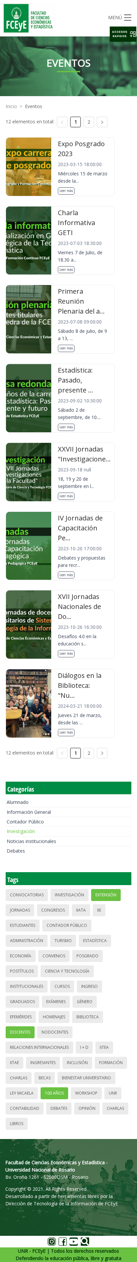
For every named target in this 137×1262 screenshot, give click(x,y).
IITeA (104, 1047)
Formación (111, 1062)
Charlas (18, 1078)
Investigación (21, 831)
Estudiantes (22, 925)
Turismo (63, 940)
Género (84, 1001)
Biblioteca (87, 1017)
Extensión (105, 895)
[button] (123, 34)
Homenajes (54, 1017)
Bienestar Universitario (86, 1078)
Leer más (66, 190)
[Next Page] (102, 122)
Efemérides (21, 1017)
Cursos (62, 986)
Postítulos (22, 971)
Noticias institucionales (31, 841)
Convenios (54, 956)
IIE (99, 910)
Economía (20, 956)
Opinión (86, 1108)
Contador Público (25, 821)
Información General (29, 812)
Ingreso (89, 986)
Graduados (22, 1001)
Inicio (11, 106)
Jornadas (20, 910)
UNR (113, 1093)
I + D (84, 1047)
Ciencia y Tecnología (67, 971)
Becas (45, 1078)
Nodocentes (55, 1032)
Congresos (53, 910)
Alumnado (18, 802)
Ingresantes (43, 1062)
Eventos (33, 106)
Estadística (95, 940)
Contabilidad (24, 1108)
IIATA (81, 910)
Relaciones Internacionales (39, 1047)
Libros (16, 1123)
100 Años (54, 1093)
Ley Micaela (22, 1093)
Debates (16, 851)
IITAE (14, 1062)
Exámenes (56, 1001)
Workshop (86, 1093)
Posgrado (87, 956)
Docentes (20, 1032)
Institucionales (26, 986)
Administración (26, 940)
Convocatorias (27, 895)
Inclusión (77, 1062)
